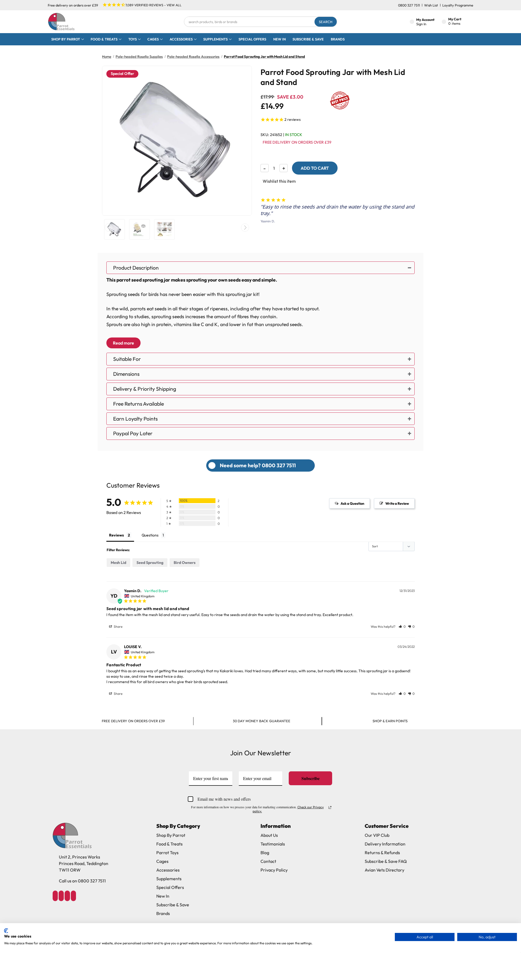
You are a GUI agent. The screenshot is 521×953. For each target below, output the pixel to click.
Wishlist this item (279, 181)
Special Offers (252, 39)
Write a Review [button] (397, 503)
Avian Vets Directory (384, 870)
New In (279, 39)
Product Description (136, 267)
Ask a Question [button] (352, 503)
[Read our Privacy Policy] (330, 807)
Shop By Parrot (170, 835)
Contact (268, 861)
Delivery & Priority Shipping (144, 389)
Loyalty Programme (457, 5)
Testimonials (272, 844)
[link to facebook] (55, 896)
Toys (132, 39)
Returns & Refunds (382, 852)
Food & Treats (104, 39)
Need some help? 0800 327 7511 (258, 465)
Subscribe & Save (308, 39)
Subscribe (310, 778)
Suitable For (127, 359)
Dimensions (126, 374)
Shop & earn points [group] (390, 721)
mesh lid (118, 562)
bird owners (184, 562)
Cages (153, 39)
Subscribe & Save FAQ (386, 861)
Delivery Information (385, 844)
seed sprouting (149, 562)
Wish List (431, 5)
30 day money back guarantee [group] (261, 721)
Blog (264, 852)
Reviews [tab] (116, 535)
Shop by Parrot (65, 39)
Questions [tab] (150, 535)
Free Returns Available (138, 403)
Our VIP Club (377, 835)
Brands (338, 39)
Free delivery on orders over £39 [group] (133, 721)
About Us (269, 835)
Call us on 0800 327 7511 (82, 880)
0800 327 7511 (409, 5)
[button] (402, 626)
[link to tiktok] (67, 896)
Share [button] (117, 626)
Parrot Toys (167, 852)
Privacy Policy (274, 870)
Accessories (181, 39)
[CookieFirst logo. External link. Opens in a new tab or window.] (6, 930)
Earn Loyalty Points (135, 418)
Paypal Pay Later (133, 433)
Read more (123, 343)
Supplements (215, 39)
